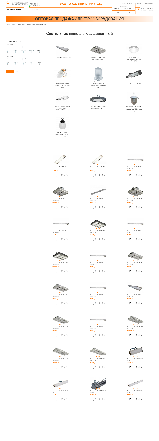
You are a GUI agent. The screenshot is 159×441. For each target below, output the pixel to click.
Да (129, 12)
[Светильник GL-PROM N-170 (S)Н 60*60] (135, 255)
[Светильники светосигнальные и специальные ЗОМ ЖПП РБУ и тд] (62, 123)
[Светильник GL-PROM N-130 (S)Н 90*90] (61, 255)
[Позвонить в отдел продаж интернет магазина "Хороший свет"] (29, 2)
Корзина (145, 10)
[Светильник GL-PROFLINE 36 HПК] (135, 351)
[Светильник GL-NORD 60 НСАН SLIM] (135, 159)
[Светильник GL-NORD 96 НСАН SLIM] (98, 255)
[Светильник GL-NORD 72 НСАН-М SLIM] (135, 223)
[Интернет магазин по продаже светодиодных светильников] (16, 3)
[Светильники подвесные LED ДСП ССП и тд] (98, 98)
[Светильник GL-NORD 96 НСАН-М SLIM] (98, 287)
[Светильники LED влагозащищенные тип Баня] (134, 49)
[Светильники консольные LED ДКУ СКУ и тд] (134, 74)
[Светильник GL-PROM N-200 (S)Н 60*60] (61, 319)
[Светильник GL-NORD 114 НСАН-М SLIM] (98, 319)
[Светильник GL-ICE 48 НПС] (98, 159)
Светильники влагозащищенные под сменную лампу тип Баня (62, 83)
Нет (118, 12)
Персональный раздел (148, 12)
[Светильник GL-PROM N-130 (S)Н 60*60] (98, 223)
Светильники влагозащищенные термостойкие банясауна (98, 83)
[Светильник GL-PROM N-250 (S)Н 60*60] (61, 351)
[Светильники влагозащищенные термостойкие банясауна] (98, 74)
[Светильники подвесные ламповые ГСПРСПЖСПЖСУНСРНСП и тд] (134, 98)
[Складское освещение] (62, 49)
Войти (144, 8)
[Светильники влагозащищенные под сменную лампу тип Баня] (62, 74)
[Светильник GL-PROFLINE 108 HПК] (135, 383)
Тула (123, 2)
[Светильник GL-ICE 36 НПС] (61, 159)
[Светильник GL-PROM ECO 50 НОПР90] (98, 383)
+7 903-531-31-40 (34, 4)
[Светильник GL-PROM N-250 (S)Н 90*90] (98, 351)
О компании (137, 3)
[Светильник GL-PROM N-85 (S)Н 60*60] (61, 191)
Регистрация (150, 8)
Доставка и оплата (148, 3)
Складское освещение (62, 57)
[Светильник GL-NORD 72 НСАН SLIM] (61, 223)
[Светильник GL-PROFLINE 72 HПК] (61, 383)
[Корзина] (67, 175)
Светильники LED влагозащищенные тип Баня (134, 59)
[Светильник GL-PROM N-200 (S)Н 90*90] (135, 319)
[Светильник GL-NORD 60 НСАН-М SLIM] (98, 191)
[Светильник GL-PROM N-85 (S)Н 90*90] (135, 191)
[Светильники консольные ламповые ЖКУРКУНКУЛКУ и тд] (62, 98)
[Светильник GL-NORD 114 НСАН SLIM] (135, 287)
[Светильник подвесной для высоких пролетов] (98, 49)
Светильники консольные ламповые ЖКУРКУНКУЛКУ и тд (62, 108)
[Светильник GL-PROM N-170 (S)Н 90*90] (61, 287)
